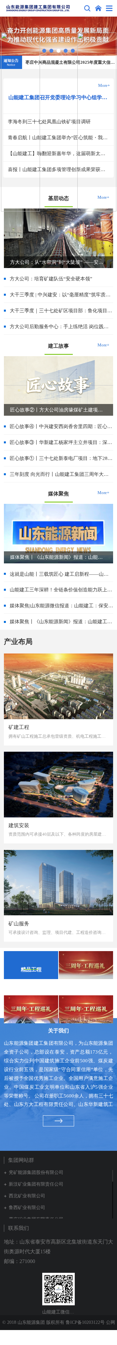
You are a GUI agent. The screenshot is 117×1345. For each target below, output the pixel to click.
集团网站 (98, 8)
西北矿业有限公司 (27, 1195)
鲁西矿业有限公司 (27, 1207)
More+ (103, 345)
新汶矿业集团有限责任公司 (36, 1184)
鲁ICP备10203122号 (85, 1322)
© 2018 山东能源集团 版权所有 (34, 1322)
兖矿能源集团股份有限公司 (36, 1172)
